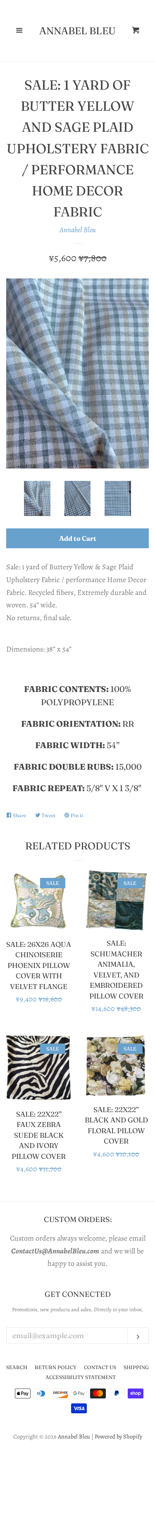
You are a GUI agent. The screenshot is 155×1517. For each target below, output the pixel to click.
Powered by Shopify (118, 1436)
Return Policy (55, 1367)
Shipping (136, 1367)
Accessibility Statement (80, 1377)
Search (16, 1367)
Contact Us (100, 1367)
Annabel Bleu (77, 31)
